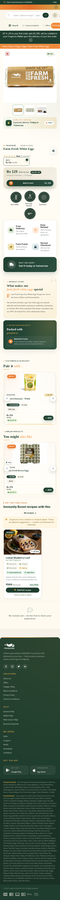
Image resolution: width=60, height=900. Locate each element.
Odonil (11, 811)
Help (55, 2)
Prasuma (23, 798)
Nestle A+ (46, 806)
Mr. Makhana (29, 856)
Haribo (11, 826)
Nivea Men (46, 816)
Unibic (5, 818)
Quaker (34, 816)
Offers (5, 682)
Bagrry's (29, 823)
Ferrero (11, 871)
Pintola (31, 846)
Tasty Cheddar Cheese (17, 400)
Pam (34, 796)
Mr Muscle (26, 881)
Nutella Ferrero (49, 866)
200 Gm (11, 411)
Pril (45, 798)
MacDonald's (34, 853)
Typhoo (41, 873)
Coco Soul (13, 851)
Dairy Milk (30, 826)
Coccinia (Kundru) (33, 790)
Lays (50, 813)
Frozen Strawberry (9, 785)
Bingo (18, 828)
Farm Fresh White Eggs (17, 471)
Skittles (26, 801)
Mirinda (52, 861)
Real (22, 876)
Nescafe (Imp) (32, 803)
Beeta (34, 811)
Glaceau (46, 861)
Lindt (37, 856)
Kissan (46, 823)
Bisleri (13, 856)
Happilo (37, 846)
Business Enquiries (11, 724)
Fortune (28, 816)
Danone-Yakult (43, 841)
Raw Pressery (13, 881)
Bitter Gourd (21, 785)
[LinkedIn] (25, 666)
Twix (38, 818)
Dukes (34, 818)
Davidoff (19, 831)
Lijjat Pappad (40, 821)
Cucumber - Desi (45, 790)
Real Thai (20, 863)
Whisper (6, 851)
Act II (23, 861)
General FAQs (8, 711)
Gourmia (12, 813)
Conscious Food (13, 806)
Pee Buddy (35, 866)
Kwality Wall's (17, 866)
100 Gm (22, 411)
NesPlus (37, 831)
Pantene (45, 878)
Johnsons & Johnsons (40, 876)
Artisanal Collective (28, 821)
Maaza (52, 823)
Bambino (47, 836)
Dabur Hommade (15, 861)
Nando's (6, 863)
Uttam (5, 848)
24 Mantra (42, 856)
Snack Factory (26, 818)
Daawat (39, 811)
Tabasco (49, 821)
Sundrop (44, 803)
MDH (41, 798)
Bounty (35, 861)
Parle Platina (7, 843)
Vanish (40, 861)
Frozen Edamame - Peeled (45, 792)
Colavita (13, 823)
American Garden (15, 838)
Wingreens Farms (9, 836)
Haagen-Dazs (41, 801)
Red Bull (29, 861)
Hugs (10, 816)
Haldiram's (29, 878)
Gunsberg (29, 833)
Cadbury (36, 871)
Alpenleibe (7, 833)
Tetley (23, 856)
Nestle (36, 873)
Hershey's (43, 848)
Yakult (39, 796)
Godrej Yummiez (27, 868)
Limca (19, 858)
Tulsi (38, 803)
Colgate (6, 826)
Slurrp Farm (46, 796)
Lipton (30, 841)
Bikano (52, 816)
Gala (22, 828)
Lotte (10, 808)
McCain (39, 851)
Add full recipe (24, 590)
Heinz (30, 796)
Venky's (6, 838)
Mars (23, 808)
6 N (10, 481)
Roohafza (12, 818)
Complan (39, 806)
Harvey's (18, 868)
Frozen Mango (14, 792)
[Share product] (53, 151)
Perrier (54, 846)
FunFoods (30, 838)
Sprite (41, 863)
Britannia (24, 846)
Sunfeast (6, 821)
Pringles (11, 873)
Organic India (14, 798)
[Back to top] (54, 896)
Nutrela (45, 811)
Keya (18, 796)
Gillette (22, 806)
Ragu (14, 843)
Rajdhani (52, 841)
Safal (20, 881)
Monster (23, 826)
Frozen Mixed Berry (46, 785)
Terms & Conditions (11, 699)
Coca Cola (25, 853)
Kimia (35, 841)
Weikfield (51, 848)
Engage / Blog (9, 686)
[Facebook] (5, 666)
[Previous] (7, 398)
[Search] (46, 15)
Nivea (50, 876)
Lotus (42, 866)
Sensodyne (51, 856)
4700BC (32, 808)
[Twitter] (18, 666)
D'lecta (5, 861)
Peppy (17, 848)
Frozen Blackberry (32, 785)
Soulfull (43, 858)
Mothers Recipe (28, 831)
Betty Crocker (22, 851)
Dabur (12, 868)
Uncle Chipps (45, 818)
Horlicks (40, 836)
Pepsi (31, 858)
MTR (36, 838)
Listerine (37, 858)
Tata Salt (11, 848)
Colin (41, 826)
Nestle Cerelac (30, 806)
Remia (5, 881)
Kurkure (6, 803)
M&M (19, 808)
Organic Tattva (43, 868)
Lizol (26, 843)
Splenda (6, 798)
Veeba (12, 876)
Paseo (16, 811)
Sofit (5, 878)
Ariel (35, 868)
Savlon (23, 803)
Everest (51, 878)
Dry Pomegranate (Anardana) (28, 782)
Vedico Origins (46, 846)
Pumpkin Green (8, 787)
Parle (12, 821)
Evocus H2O (45, 831)
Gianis (14, 831)
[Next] (53, 398)
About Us (7, 678)
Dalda (5, 873)
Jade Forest (29, 873)
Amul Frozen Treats (31, 863)
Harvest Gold (32, 851)
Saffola (13, 858)
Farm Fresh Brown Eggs (27, 792)
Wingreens (27, 866)
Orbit (14, 808)
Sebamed (27, 876)
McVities (6, 846)
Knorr (18, 856)
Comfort (22, 816)
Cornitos (32, 843)
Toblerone (24, 813)
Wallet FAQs (8, 715)
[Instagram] (12, 666)
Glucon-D (43, 833)
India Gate (23, 848)
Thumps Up (37, 878)
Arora (38, 828)
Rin (40, 838)
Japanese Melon (20, 790)
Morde (37, 848)
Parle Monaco (19, 873)
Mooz (39, 816)
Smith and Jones (33, 798)
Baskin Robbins (45, 828)
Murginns (18, 821)
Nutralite (31, 848)
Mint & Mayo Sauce (21, 787)
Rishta (17, 876)
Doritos (38, 843)
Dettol (18, 818)
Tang (18, 823)
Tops (30, 811)
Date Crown (23, 811)
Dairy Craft (46, 851)
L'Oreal (49, 833)
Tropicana (45, 838)
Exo (16, 841)
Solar (52, 796)
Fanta (27, 808)
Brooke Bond (44, 813)
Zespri (36, 826)
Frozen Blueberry (35, 787)
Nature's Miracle (38, 823)
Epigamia (48, 873)
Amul (18, 813)
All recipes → (30, 513)
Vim (13, 841)
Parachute (6, 858)
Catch (24, 838)
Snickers (6, 868)
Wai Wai (15, 816)
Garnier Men (23, 841)
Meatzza (12, 828)
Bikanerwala (16, 853)
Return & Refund (10, 691)
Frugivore (25, 858)
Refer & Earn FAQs (10, 719)
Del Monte (20, 843)
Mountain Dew (30, 828)
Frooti (17, 826)
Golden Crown (33, 813)
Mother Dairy (40, 808)
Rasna (5, 816)
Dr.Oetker (6, 876)
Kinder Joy (11, 878)
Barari (23, 833)
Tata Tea (18, 846)
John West (51, 843)
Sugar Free (24, 796)
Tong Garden (32, 836)
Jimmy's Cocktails (9, 801)
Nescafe (30, 871)
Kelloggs (20, 801)
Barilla (23, 823)
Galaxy (12, 846)
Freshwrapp (16, 833)
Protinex (36, 833)
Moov (51, 868)
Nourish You (7, 866)
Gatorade (23, 871)
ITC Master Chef (15, 803)
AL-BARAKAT (20, 878)
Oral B (49, 798)
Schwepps (33, 801)
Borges (44, 843)
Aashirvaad (44, 871)
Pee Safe (50, 801)
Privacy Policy (9, 695)
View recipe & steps (22, 595)
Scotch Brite (43, 853)
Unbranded (48, 863)
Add (50, 420)
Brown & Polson (21, 836)
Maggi (51, 871)
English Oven (51, 858)
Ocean (17, 871)
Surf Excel (13, 863)
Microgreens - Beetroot (47, 782)
